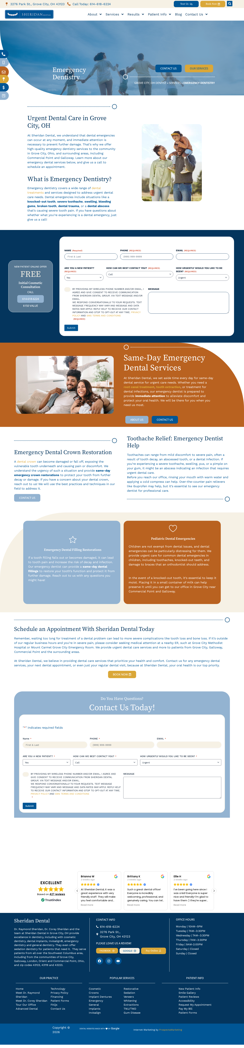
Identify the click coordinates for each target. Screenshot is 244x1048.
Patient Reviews (189, 996)
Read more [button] (87, 905)
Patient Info (157, 14)
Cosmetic (95, 988)
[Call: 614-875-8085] (3, 54)
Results (133, 14)
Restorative (131, 988)
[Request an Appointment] (3, 72)
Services (112, 14)
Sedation (129, 992)
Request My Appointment (195, 1004)
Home (19, 988)
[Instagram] (108, 960)
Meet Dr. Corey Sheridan (31, 1000)
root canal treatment (139, 387)
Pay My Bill (185, 1008)
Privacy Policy (40, 793)
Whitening (130, 1000)
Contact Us (194, 14)
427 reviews (57, 894)
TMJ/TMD (130, 1008)
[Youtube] (118, 960)
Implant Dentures (100, 996)
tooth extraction (168, 387)
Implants (94, 1008)
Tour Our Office (26, 1004)
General (94, 1004)
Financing (57, 996)
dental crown (26, 461)
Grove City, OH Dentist (150, 83)
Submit (71, 328)
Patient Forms (60, 1000)
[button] (229, 3)
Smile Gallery (187, 992)
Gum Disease (132, 1012)
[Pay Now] (3, 87)
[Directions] (3, 79)
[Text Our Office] (3, 62)
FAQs (54, 1004)
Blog (178, 14)
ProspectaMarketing (170, 1029)
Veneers (129, 996)
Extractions (131, 1004)
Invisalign (95, 1012)
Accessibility (187, 1000)
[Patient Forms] (3, 96)
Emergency (96, 1000)
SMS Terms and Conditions (104, 315)
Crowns (94, 992)
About (92, 14)
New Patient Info (189, 988)
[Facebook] (99, 960)
